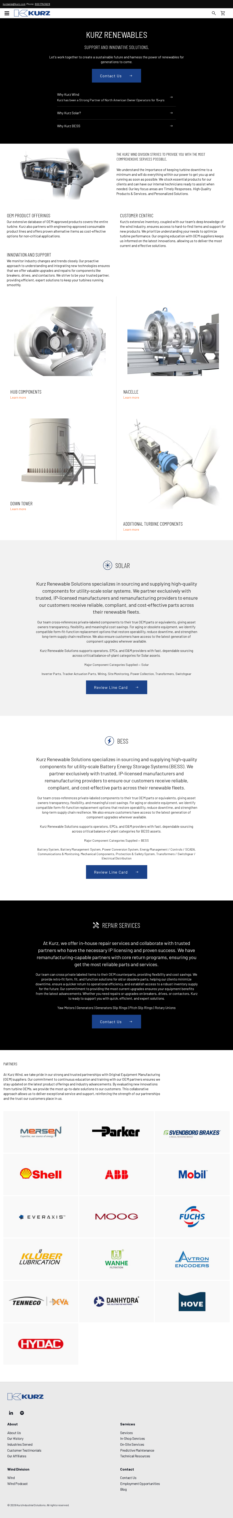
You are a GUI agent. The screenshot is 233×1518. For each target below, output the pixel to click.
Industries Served (20, 1444)
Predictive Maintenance (137, 1450)
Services (126, 1432)
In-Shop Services (132, 1438)
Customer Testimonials (24, 1450)
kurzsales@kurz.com (14, 4)
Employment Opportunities (140, 1483)
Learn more (18, 397)
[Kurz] (32, 13)
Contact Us (128, 1477)
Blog (123, 1489)
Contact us (111, 75)
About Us (14, 1432)
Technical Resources (135, 1456)
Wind (11, 1477)
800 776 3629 (42, 4)
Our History (15, 1438)
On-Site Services (132, 1444)
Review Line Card (111, 687)
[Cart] (225, 13)
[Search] (214, 13)
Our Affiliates (16, 1456)
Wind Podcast (17, 1483)
